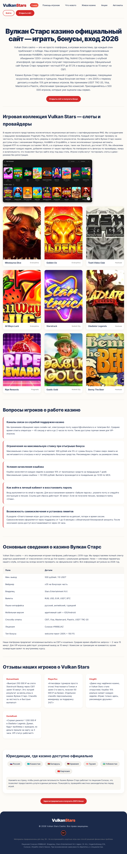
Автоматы (118, 5)
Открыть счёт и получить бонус (63, 99)
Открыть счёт (25, 13)
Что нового (70, 5)
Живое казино (89, 5)
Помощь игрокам (51, 5)
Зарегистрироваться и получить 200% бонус (63, 801)
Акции (104, 5)
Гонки (34, 5)
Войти (8, 13)
